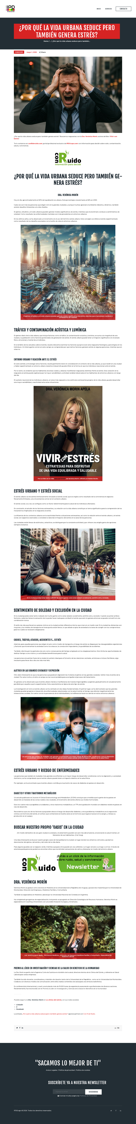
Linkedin (19, 1005)
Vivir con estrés (59, 478)
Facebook (19, 1009)
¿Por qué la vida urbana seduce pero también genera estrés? (45, 1014)
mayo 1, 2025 (32, 52)
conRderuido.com (35, 143)
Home (46, 41)
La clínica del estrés (53, 1000)
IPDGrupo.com (72, 143)
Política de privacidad (66, 1070)
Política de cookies (83, 1070)
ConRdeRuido (19, 52)
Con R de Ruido (89, 1014)
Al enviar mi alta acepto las (78, 1096)
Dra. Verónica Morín (89, 136)
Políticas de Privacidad (88, 1096)
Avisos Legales (51, 1070)
